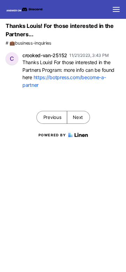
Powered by (52, 135)
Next (78, 117)
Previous (52, 117)
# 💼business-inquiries (28, 43)
